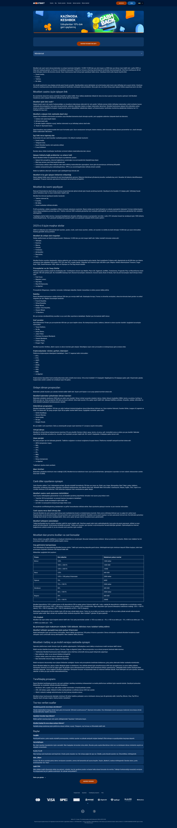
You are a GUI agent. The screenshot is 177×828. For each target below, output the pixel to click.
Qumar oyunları (76, 3)
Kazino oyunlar (62, 3)
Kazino (51, 3)
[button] (87, 803)
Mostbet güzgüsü (88, 781)
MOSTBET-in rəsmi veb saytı (88, 43)
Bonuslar (69, 3)
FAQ (102, 792)
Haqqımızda (77, 792)
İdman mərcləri (85, 3)
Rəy (56, 3)
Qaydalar (84, 792)
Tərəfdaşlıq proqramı (94, 792)
